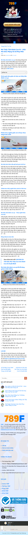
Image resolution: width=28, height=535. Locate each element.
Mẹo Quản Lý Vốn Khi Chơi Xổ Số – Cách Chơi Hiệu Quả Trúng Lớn (15, 387)
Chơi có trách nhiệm (7, 448)
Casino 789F (5, 483)
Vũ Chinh (14, 55)
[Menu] (14, 42)
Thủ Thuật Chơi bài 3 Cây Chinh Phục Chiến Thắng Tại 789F (14, 404)
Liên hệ (4, 445)
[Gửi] (25, 378)
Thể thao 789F (6, 486)
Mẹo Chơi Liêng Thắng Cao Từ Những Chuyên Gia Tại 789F (14, 396)
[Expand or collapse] (25, 72)
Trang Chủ (3, 46)
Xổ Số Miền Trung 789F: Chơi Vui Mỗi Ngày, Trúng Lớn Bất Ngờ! (7, 369)
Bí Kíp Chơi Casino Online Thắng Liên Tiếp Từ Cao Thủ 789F (16, 400)
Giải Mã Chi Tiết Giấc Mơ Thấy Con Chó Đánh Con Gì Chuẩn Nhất (14, 261)
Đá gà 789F (5, 488)
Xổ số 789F (5, 493)
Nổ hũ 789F (5, 491)
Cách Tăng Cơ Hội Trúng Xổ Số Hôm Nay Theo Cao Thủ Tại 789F (15, 391)
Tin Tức (9, 46)
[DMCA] (8, 509)
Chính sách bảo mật (7, 450)
